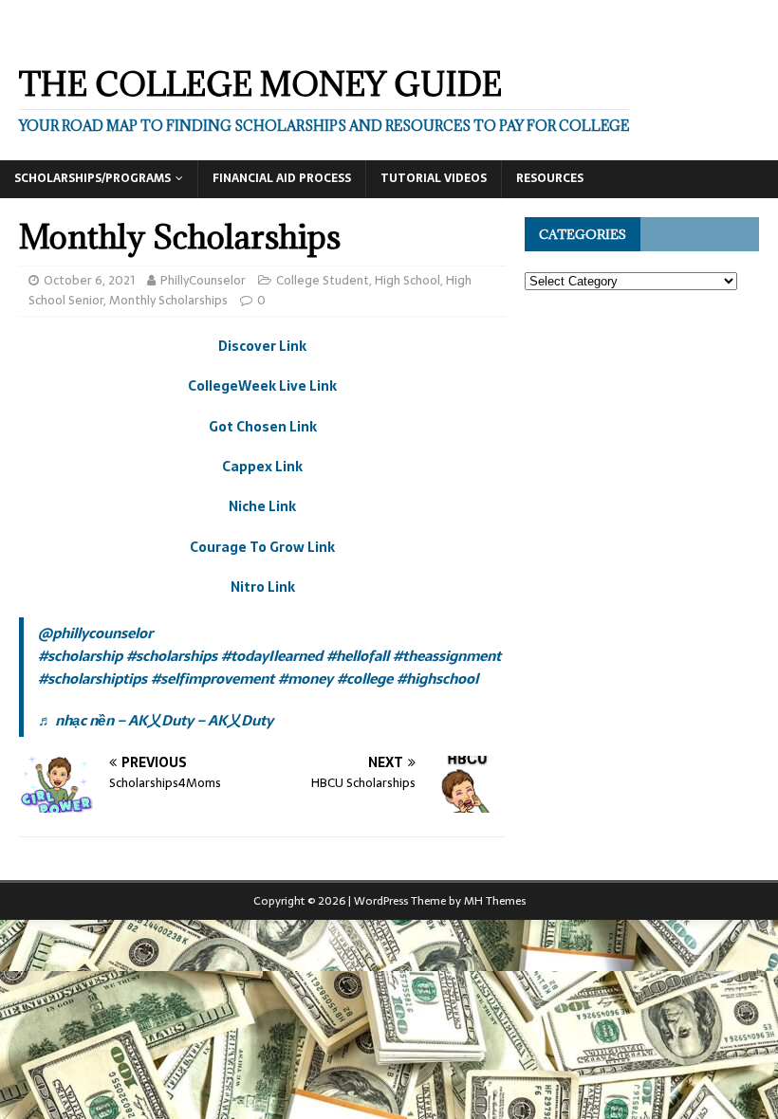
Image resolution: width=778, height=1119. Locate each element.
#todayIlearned (272, 656)
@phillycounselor (95, 633)
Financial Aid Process (282, 178)
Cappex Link (262, 466)
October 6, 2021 (89, 280)
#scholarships (171, 656)
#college (365, 678)
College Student (322, 280)
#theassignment (447, 656)
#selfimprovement (212, 678)
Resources (550, 178)
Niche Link (262, 506)
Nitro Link (263, 587)
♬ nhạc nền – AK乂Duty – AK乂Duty (155, 720)
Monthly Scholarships (168, 300)
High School (407, 280)
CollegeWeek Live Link (262, 386)
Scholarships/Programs (92, 178)
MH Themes (495, 900)
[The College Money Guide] (189, 35)
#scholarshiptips (92, 678)
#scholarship (80, 656)
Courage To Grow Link (262, 547)
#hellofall (357, 656)
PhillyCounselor (203, 280)
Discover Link (262, 346)
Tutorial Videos (433, 178)
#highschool (437, 678)
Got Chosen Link (263, 426)
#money (305, 678)
